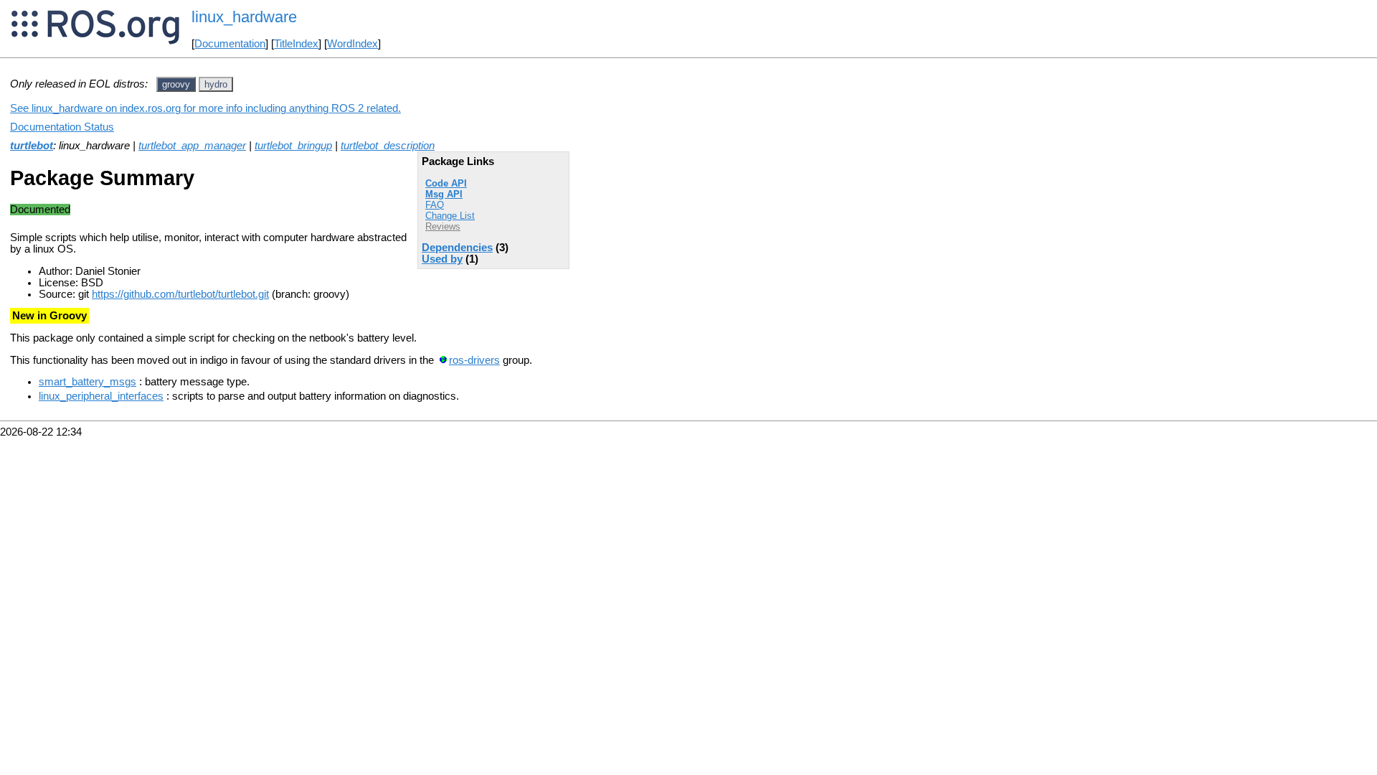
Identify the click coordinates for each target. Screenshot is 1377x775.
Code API (446, 183)
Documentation (229, 44)
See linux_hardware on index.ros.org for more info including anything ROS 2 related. (205, 108)
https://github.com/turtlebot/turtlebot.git (180, 294)
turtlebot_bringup (293, 145)
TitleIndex (296, 44)
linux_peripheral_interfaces (101, 396)
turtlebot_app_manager (192, 145)
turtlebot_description (388, 145)
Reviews (442, 226)
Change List (450, 215)
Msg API (444, 194)
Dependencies (457, 247)
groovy (176, 84)
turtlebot (31, 145)
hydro (215, 84)
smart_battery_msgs (87, 382)
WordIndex (352, 44)
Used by (442, 259)
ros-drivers (474, 360)
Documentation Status (62, 127)
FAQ (434, 204)
